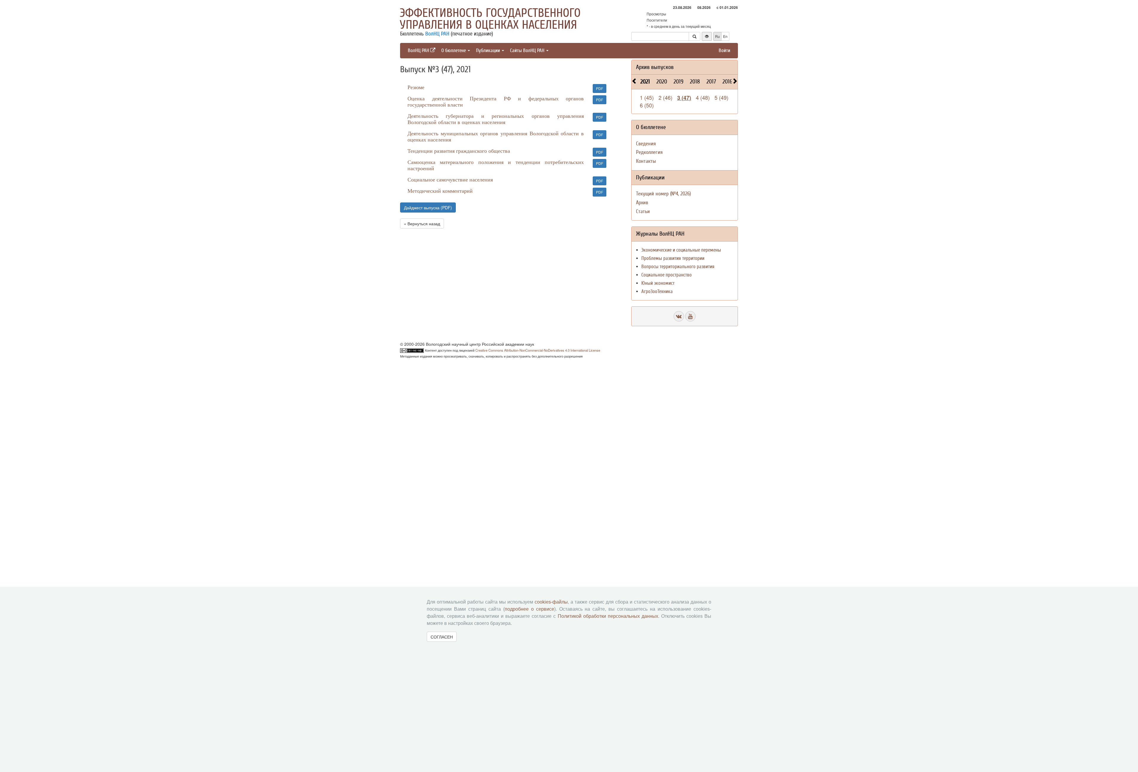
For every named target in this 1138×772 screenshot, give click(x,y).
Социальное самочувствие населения (450, 179)
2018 (695, 81)
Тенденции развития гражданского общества (458, 150)
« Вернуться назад (422, 223)
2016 (727, 81)
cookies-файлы (551, 601)
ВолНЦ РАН (437, 33)
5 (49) (721, 97)
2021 (645, 81)
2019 (678, 81)
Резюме (415, 87)
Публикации (488, 50)
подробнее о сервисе (529, 609)
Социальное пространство (666, 275)
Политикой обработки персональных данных (608, 616)
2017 (711, 81)
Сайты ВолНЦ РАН (528, 50)
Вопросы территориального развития (678, 266)
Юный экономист (658, 283)
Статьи (643, 211)
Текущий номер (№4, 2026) (663, 194)
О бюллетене (454, 50)
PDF (599, 88)
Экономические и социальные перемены (681, 250)
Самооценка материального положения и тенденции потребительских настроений (495, 165)
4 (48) (703, 97)
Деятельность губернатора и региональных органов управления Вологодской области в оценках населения (495, 119)
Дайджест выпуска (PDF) (428, 207)
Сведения (646, 144)
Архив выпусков (655, 67)
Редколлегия (649, 152)
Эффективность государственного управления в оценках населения (490, 19)
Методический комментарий (440, 190)
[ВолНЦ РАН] (679, 316)
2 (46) (665, 97)
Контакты (646, 161)
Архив (642, 203)
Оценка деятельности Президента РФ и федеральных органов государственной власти (495, 101)
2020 (661, 81)
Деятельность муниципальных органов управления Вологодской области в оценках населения (495, 136)
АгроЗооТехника (657, 291)
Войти (724, 50)
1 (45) (647, 97)
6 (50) (647, 105)
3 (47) (684, 98)
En (725, 36)
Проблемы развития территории (672, 258)
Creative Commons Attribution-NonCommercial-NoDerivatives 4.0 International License (537, 350)
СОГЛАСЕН (442, 637)
